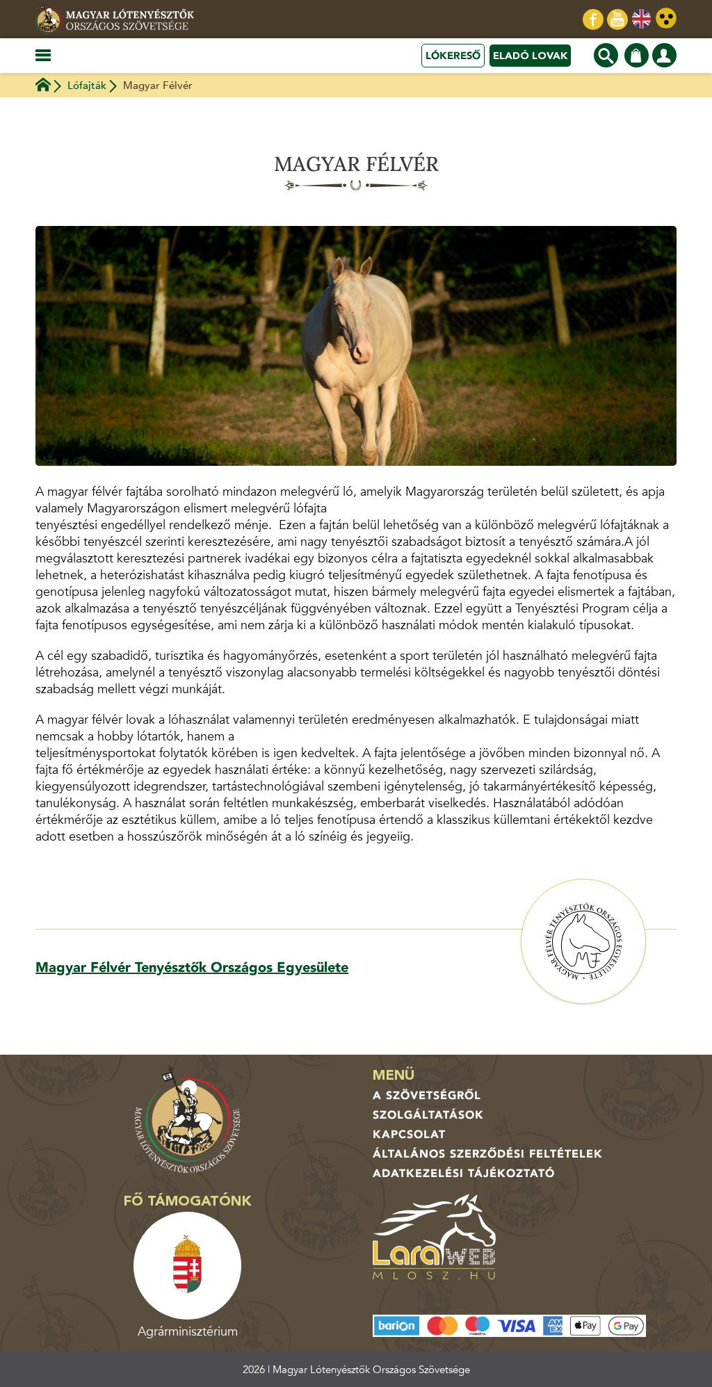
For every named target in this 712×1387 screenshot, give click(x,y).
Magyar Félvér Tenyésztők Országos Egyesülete (191, 967)
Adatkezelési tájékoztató (464, 1173)
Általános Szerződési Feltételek (488, 1154)
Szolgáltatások (428, 1115)
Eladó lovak (530, 56)
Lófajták (86, 85)
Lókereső (453, 56)
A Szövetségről (427, 1095)
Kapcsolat (409, 1134)
